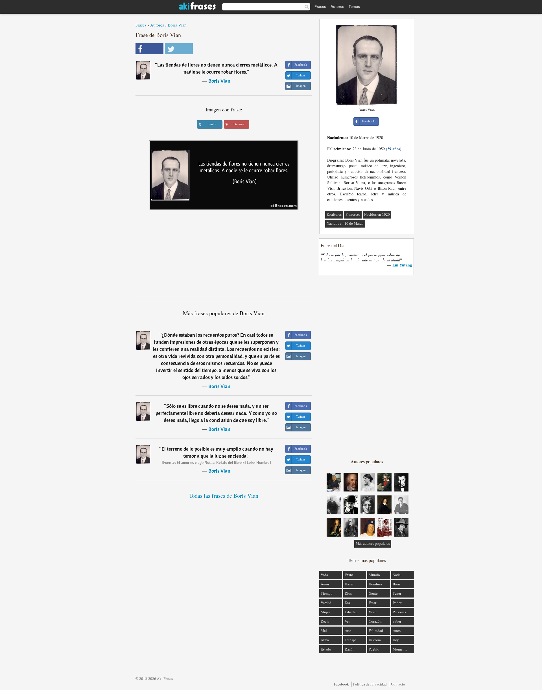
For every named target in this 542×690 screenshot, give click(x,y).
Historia (375, 639)
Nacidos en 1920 (377, 214)
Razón (350, 649)
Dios (348, 593)
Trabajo (350, 639)
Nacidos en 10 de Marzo (345, 223)
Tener (397, 593)
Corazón (375, 621)
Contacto (398, 684)
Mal (324, 630)
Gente (373, 593)
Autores (337, 7)
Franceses (353, 214)
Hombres (375, 584)
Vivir (373, 611)
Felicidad (376, 630)
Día (347, 602)
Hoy (396, 639)
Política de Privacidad (370, 684)
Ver (347, 621)
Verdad (326, 602)
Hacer (349, 584)
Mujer (325, 611)
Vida (324, 574)
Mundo (374, 574)
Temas (354, 7)
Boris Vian (177, 25)
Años (397, 630)
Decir (325, 621)
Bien (396, 584)
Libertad (351, 611)
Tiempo (327, 593)
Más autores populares (373, 543)
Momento (400, 649)
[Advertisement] (223, 257)
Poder (397, 602)
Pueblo (374, 649)
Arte (348, 630)
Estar (372, 602)
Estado (326, 649)
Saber (397, 621)
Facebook (341, 684)
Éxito (349, 574)
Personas (399, 611)
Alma (325, 639)
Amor (325, 584)
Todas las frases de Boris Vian (223, 495)
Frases (320, 7)
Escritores (334, 214)
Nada (397, 574)
